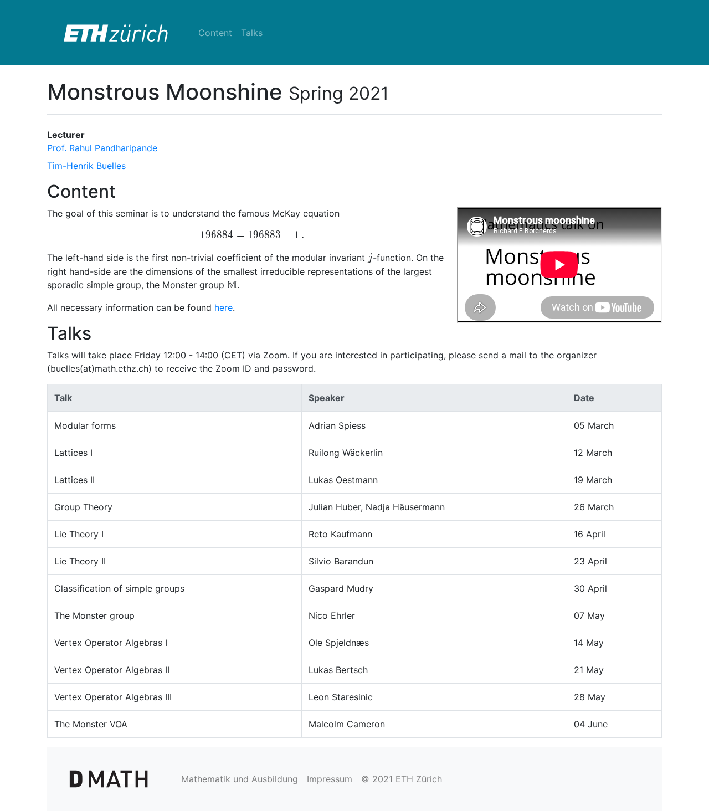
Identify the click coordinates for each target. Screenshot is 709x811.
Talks (252, 32)
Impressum (329, 778)
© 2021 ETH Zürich (401, 778)
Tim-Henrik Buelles (86, 165)
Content (215, 32)
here (223, 307)
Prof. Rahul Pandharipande (102, 147)
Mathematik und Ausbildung (239, 778)
